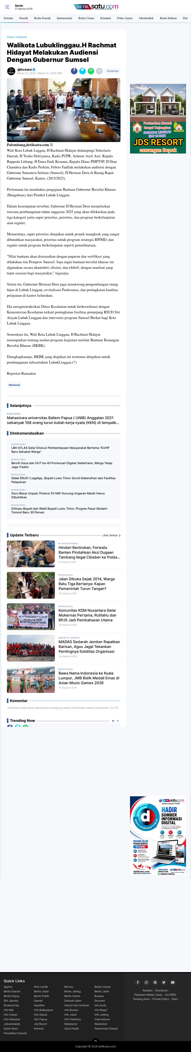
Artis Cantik (41, 986)
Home (10, 36)
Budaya (99, 996)
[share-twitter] (82, 71)
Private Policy (160, 999)
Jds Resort (40, 1023)
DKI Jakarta (11, 1000)
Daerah (23, 18)
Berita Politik (41, 996)
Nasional (14, 384)
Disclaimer (161, 990)
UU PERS (170, 994)
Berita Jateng (72, 991)
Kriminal (105, 18)
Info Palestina (12, 1019)
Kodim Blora (11, 1028)
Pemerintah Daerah (106, 1028)
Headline (39, 1005)
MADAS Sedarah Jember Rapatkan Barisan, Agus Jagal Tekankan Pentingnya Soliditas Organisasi (89, 647)
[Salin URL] (99, 71)
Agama (8, 986)
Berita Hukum (168, 18)
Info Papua (40, 1019)
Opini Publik (71, 1028)
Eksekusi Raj (11, 1005)
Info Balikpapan (43, 1009)
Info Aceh (100, 1005)
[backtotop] (95, 1042)
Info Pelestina (72, 1019)
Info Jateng (102, 1014)
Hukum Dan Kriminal (76, 1005)
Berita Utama (86, 18)
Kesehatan (101, 1023)
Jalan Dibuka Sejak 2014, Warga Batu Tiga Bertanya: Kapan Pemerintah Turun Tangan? (87, 584)
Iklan (175, 999)
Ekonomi (100, 1000)
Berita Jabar (41, 991)
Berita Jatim (102, 991)
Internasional (64, 18)
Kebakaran (70, 1023)
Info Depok (40, 1014)
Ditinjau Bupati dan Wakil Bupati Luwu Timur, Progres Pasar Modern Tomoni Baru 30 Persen (59, 510)
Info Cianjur (11, 1014)
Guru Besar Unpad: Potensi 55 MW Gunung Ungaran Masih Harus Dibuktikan (58, 495)
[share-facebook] (74, 71)
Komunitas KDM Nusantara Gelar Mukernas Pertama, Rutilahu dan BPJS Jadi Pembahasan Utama (87, 615)
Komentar (112, 70)
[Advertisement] (158, 57)
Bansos (68, 986)
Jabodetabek (146, 18)
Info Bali (8, 1009)
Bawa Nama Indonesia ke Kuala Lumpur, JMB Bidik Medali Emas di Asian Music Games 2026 (89, 678)
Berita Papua (11, 996)
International (102, 1019)
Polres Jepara (125, 18)
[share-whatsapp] (91, 71)
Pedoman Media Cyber (148, 994)
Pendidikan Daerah (15, 1033)
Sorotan (8, 18)
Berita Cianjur (103, 986)
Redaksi (147, 990)
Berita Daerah (42, 18)
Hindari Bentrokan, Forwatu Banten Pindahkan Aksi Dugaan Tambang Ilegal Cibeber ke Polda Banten (88, 552)
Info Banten (71, 1009)
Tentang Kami (141, 999)
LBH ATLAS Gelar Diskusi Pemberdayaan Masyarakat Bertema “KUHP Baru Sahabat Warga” (60, 450)
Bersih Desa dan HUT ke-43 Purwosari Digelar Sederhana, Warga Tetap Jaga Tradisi (61, 465)
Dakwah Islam (72, 1000)
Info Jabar (70, 1014)
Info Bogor (101, 1009)
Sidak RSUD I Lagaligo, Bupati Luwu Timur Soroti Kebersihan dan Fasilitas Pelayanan (63, 480)
